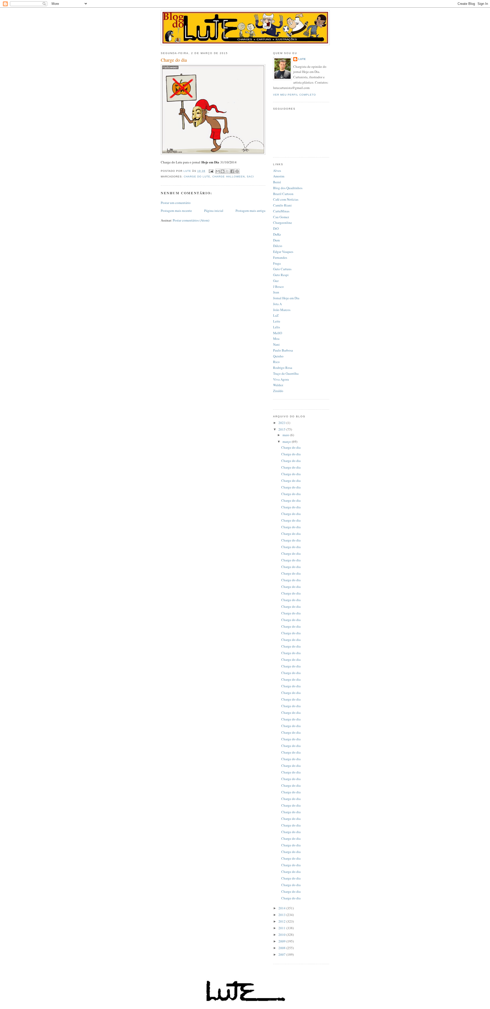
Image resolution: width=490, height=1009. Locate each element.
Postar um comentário (176, 202)
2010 (282, 934)
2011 (282, 928)
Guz (276, 280)
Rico (276, 361)
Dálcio (277, 245)
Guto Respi (281, 275)
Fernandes (280, 257)
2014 (282, 908)
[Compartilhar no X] (227, 171)
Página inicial (213, 210)
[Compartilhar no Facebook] (232, 171)
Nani (276, 344)
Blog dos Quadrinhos (287, 188)
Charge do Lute (197, 176)
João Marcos (281, 309)
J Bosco (278, 286)
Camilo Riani (282, 205)
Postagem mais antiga (250, 210)
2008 (282, 948)
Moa (276, 338)
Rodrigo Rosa (282, 367)
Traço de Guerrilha (286, 373)
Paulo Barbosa (283, 350)
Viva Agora (281, 379)
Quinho (278, 356)
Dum (276, 240)
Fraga (277, 263)
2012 (282, 921)
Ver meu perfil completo (294, 94)
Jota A (277, 304)
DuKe (277, 234)
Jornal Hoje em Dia (286, 298)
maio (286, 435)
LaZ (276, 315)
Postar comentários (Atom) (191, 220)
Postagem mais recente (176, 210)
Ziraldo (278, 391)
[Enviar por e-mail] (217, 171)
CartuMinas (281, 211)
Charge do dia (291, 447)
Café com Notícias (285, 199)
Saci (250, 176)
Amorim (278, 176)
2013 (282, 914)
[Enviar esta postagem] (210, 171)
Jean (276, 292)
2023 (282, 422)
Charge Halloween (228, 176)
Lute (302, 59)
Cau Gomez (281, 217)
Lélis (276, 327)
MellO (277, 333)
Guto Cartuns (282, 269)
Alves (277, 170)
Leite (276, 321)
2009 (282, 941)
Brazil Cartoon (283, 193)
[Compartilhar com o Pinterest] (237, 171)
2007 (282, 954)
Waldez (278, 385)
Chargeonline (282, 222)
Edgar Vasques (283, 251)
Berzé (277, 182)
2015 (282, 429)
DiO (276, 228)
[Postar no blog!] (222, 171)
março (287, 441)
